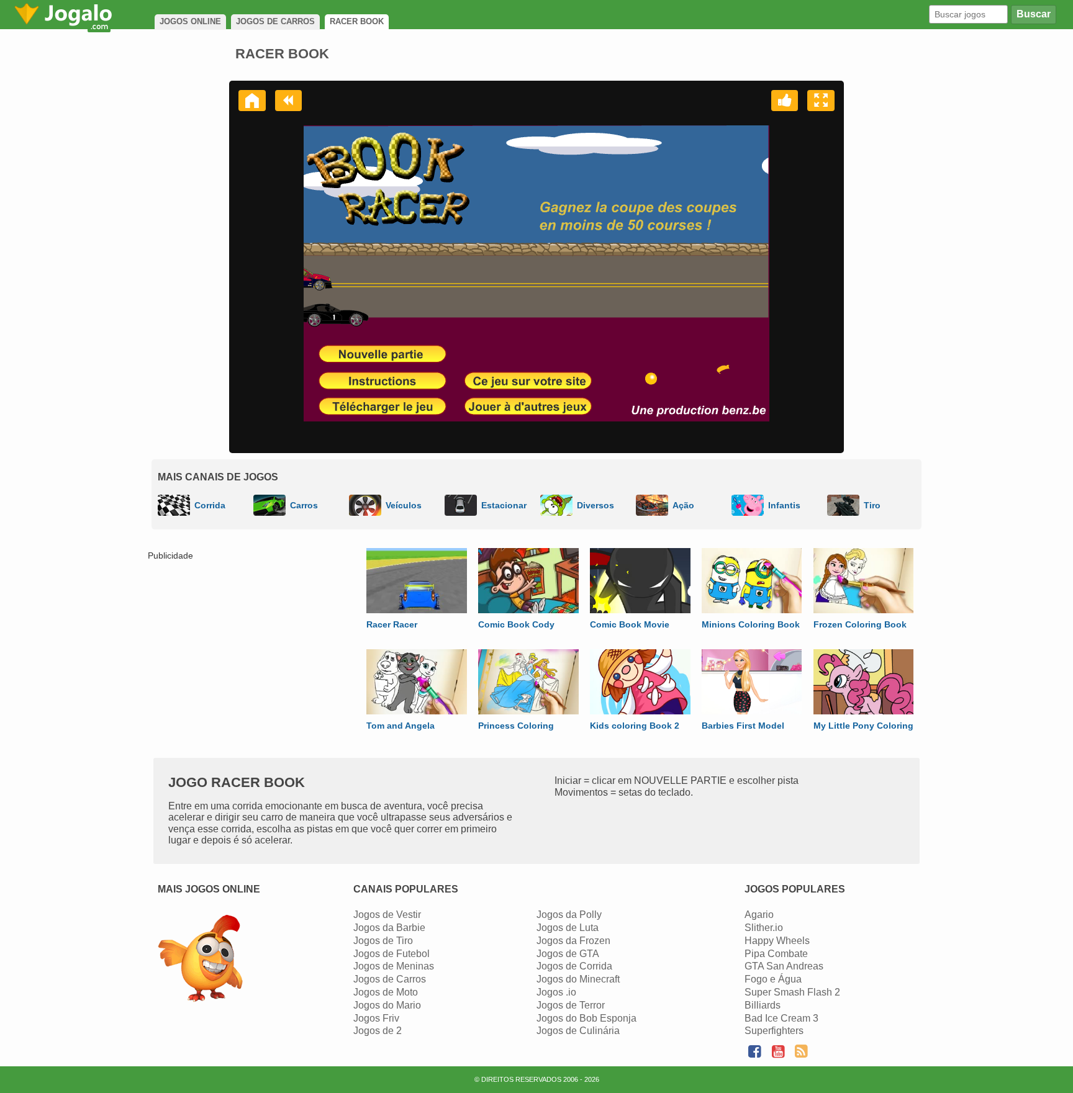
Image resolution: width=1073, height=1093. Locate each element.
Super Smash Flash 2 (792, 992)
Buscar (1033, 14)
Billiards (763, 1005)
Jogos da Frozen (573, 940)
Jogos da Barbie (389, 927)
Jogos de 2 (377, 1030)
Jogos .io (556, 992)
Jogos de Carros (389, 979)
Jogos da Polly (569, 914)
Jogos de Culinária (578, 1030)
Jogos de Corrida (574, 966)
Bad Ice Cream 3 (781, 1018)
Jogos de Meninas (393, 966)
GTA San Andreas (784, 966)
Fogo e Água (773, 979)
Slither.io (764, 927)
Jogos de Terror (570, 1005)
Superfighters (774, 1030)
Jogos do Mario (387, 1005)
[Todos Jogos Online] (200, 960)
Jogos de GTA (567, 953)
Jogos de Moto (385, 992)
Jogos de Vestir (387, 914)
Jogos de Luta (567, 927)
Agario (759, 914)
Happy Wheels (777, 940)
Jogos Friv (376, 1018)
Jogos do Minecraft (578, 979)
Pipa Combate (776, 953)
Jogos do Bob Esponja (586, 1018)
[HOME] (252, 100)
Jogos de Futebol (391, 953)
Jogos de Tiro (383, 940)
